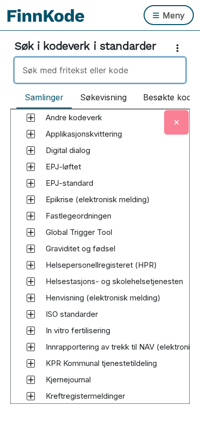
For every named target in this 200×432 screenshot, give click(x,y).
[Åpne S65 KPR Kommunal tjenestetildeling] (31, 363)
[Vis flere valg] (179, 48)
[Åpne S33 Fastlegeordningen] (31, 216)
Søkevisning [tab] (103, 97)
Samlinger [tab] (44, 97)
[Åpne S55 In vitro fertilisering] (31, 330)
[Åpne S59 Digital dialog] (31, 150)
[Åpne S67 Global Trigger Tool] (31, 232)
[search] (100, 70)
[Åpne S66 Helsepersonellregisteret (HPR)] (31, 265)
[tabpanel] (100, 266)
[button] (74, 118)
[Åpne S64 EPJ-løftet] (31, 167)
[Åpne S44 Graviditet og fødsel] (31, 248)
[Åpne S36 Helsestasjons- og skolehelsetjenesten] (31, 281)
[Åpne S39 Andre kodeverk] (31, 117)
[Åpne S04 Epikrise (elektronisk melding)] (31, 199)
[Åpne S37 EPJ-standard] (31, 183)
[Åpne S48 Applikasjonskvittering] (31, 134)
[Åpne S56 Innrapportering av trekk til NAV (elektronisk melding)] (31, 347)
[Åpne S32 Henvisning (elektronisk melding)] (31, 298)
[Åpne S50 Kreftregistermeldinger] (31, 396)
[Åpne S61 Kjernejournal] (31, 379)
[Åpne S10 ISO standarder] (31, 314)
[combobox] (100, 70)
